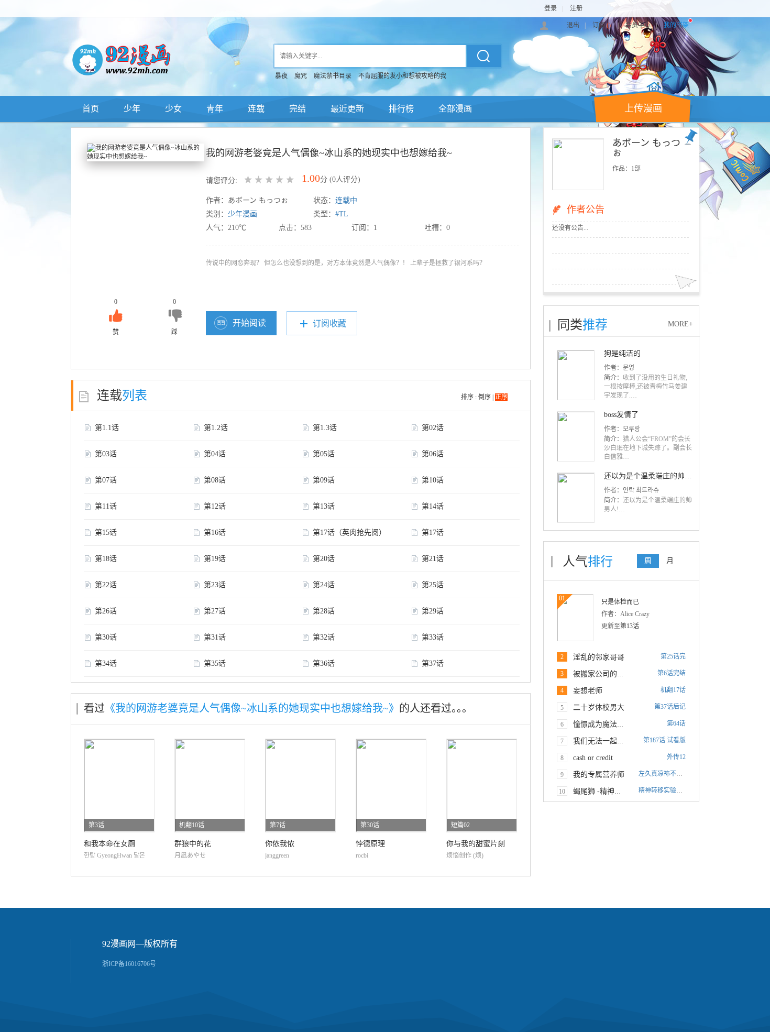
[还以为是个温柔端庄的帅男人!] (576, 497)
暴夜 (281, 76)
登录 (550, 8)
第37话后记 (670, 706)
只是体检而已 (620, 602)
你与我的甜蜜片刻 (475, 844)
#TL (341, 214)
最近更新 (347, 108)
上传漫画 (643, 108)
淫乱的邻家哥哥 (598, 657)
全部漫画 (455, 108)
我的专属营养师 (598, 774)
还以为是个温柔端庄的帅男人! (653, 476)
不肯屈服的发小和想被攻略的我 (402, 76)
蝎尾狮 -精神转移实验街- (613, 791)
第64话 (676, 723)
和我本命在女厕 (109, 844)
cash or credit (593, 758)
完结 (297, 108)
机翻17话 (673, 690)
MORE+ (680, 324)
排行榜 (401, 108)
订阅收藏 (329, 323)
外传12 (676, 757)
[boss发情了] (576, 436)
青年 (214, 108)
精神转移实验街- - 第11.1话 (676, 790)
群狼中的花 (192, 844)
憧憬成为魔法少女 (602, 724)
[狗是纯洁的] (576, 374)
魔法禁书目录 (332, 76)
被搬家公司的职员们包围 (613, 674)
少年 (132, 108)
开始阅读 (249, 323)
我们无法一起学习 (602, 741)
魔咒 (300, 76)
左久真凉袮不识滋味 (667, 773)
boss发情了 (621, 415)
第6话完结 (671, 673)
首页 (90, 108)
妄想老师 (587, 691)
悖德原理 (370, 844)
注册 (576, 8)
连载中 (346, 200)
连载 (256, 108)
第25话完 (673, 656)
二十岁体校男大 (598, 707)
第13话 (629, 626)
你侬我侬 (279, 844)
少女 (173, 108)
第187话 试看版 (664, 740)
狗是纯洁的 (622, 353)
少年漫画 (242, 214)
